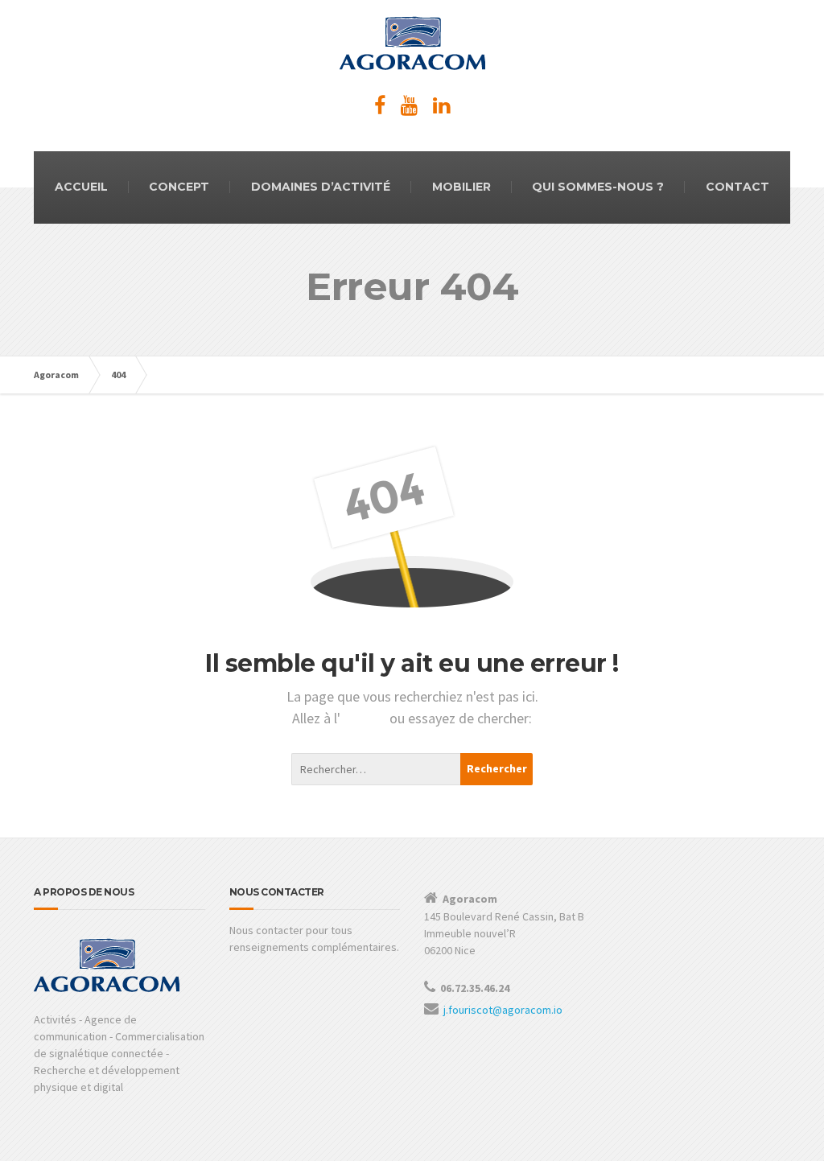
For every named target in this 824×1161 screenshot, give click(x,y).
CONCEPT (179, 186)
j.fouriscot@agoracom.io (502, 1009)
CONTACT (737, 186)
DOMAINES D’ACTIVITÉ (320, 186)
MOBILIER (461, 186)
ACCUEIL (81, 186)
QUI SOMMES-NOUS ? (598, 186)
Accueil (364, 718)
